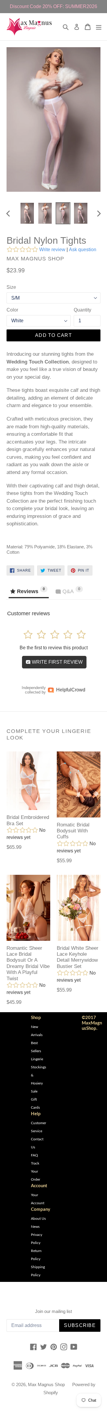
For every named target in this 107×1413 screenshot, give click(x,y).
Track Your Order (35, 1171)
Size (11, 287)
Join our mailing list (53, 1311)
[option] (27, 213)
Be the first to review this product (54, 647)
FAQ (34, 1155)
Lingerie (37, 1059)
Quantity (82, 309)
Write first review (57, 662)
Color (12, 309)
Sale (34, 1091)
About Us (38, 1218)
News (35, 1226)
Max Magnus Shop (46, 1384)
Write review (52, 249)
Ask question (82, 249)
